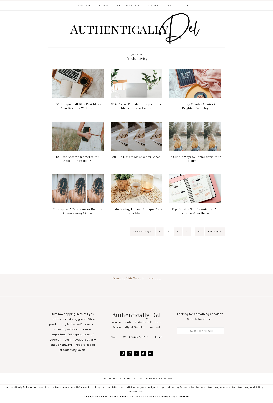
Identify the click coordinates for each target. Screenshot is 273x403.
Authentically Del (137, 29)
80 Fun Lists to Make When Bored (136, 157)
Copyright (89, 396)
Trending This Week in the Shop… (136, 278)
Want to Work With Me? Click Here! (136, 337)
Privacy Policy (168, 396)
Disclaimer (183, 396)
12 (201, 231)
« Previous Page (142, 233)
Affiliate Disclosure (106, 396)
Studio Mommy (164, 378)
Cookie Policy (126, 396)
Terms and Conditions (146, 396)
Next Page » (214, 233)
